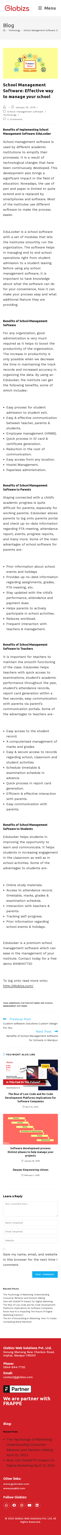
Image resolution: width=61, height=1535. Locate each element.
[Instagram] (22, 1505)
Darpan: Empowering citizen (30, 1169)
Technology (10, 115)
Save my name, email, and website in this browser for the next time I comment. (30, 1259)
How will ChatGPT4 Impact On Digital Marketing (28, 1301)
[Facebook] (14, 1505)
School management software (25, 111)
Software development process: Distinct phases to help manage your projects (31, 1152)
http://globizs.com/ (18, 986)
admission (14, 1003)
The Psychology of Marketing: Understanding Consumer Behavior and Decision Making (30, 1444)
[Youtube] (29, 1505)
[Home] (4, 30)
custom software (30, 1003)
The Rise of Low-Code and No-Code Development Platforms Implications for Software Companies (30, 1098)
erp (42, 1003)
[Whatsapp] (6, 1505)
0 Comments (14, 119)
